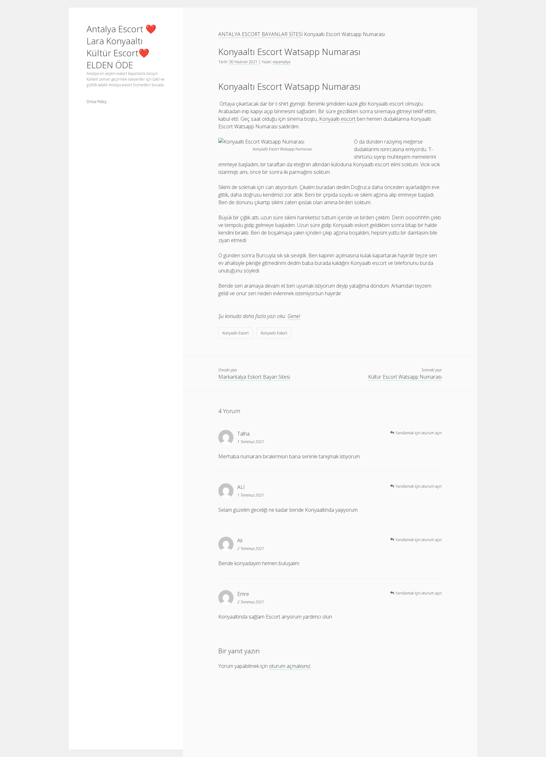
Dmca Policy (97, 101)
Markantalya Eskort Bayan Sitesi (254, 376)
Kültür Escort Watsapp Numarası (405, 376)
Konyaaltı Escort (235, 333)
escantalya (281, 61)
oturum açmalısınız (290, 665)
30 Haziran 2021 (243, 61)
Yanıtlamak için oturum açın (418, 433)
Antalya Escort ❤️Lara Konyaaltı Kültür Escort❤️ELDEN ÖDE (121, 47)
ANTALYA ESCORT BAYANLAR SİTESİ (260, 34)
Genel (294, 316)
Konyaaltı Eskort (274, 333)
